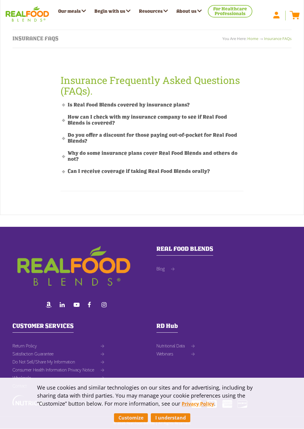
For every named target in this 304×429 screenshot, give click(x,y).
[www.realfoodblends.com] (27, 12)
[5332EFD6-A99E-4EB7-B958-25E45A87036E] (50, 305)
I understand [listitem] (170, 417)
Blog (160, 269)
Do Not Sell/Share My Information (43, 362)
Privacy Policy (198, 404)
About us (186, 11)
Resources (151, 11)
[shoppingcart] (293, 14)
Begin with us (109, 11)
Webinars (164, 354)
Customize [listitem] (130, 417)
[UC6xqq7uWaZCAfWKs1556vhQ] (78, 305)
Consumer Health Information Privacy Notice (53, 370)
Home (252, 38)
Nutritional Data (170, 346)
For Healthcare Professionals (230, 11)
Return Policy (24, 346)
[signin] (279, 14)
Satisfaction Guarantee (32, 354)
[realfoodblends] (64, 305)
